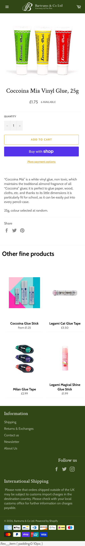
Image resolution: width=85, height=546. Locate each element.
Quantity (10, 116)
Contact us (11, 435)
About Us (10, 448)
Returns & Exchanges (19, 429)
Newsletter (11, 442)
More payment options (41, 161)
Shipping (10, 422)
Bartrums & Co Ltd (24, 520)
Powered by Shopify (46, 520)
